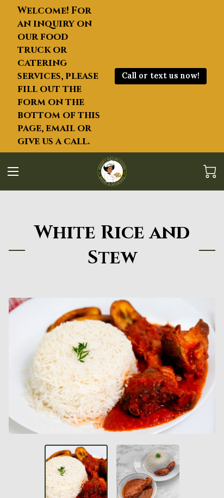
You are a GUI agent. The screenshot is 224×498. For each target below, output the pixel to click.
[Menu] (13, 171)
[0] (209, 171)
